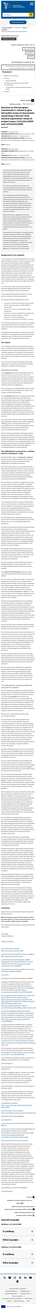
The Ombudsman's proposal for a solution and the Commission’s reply (16, 84)
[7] (22, 385)
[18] (15, 554)
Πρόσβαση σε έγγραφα (9, 39)
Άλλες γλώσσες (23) (28, 104)
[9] (14, 404)
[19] (22, 572)
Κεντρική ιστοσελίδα (7, 27)
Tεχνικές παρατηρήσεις (11, 1293)
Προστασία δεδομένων (12, 1291)
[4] (24, 327)
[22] (5, 739)
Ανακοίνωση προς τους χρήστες (17, 1288)
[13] (25, 479)
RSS (28, 1301)
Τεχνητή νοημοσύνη (17, 1296)
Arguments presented (11, 80)
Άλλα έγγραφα (10, 1239)
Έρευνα (31, 57)
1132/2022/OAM (13, 132)
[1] (19, 265)
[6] (25, 366)
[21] (5, 706)
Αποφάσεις (4, 29)
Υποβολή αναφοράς (18, 22)
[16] (34, 498)
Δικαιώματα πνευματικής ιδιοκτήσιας (12, 1298)
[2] (24, 279)
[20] (28, 660)
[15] (23, 486)
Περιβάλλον (30, 53)
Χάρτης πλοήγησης (19, 1301)
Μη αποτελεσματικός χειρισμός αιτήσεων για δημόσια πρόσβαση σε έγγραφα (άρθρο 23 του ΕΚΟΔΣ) (19, 67)
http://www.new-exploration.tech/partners (12, 956)
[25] (18, 845)
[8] (20, 392)
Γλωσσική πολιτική (25, 1293)
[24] (20, 769)
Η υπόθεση (8, 1231)
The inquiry (7, 78)
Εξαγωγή (29, 1197)
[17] (8, 523)
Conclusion (7, 91)
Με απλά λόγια (29, 1298)
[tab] (18, 1231)
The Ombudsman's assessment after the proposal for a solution (19, 88)
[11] (7, 423)
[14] (2, 484)
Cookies (9, 1301)
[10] (30, 404)
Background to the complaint (11, 75)
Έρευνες (25, 27)
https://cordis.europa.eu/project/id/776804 (12, 950)
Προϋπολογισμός (28, 49)
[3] (28, 290)
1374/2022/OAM (13, 149)
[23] (17, 767)
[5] (6, 329)
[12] (32, 457)
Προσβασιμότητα (25, 1291)
